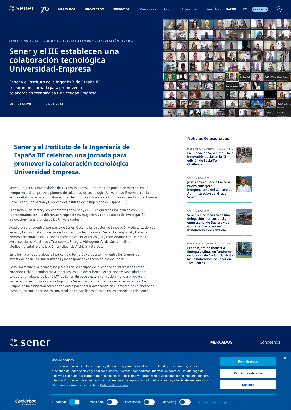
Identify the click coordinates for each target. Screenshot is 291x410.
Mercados (67, 9)
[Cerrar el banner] (284, 358)
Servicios (121, 9)
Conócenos (148, 9)
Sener (14, 41)
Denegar (248, 384)
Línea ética (213, 9)
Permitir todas (248, 361)
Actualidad (189, 9)
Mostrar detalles (209, 402)
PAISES (231, 9)
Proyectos (94, 9)
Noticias (31, 41)
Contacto (260, 9)
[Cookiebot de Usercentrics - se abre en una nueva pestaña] (25, 402)
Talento (169, 9)
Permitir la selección (248, 373)
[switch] (112, 402)
